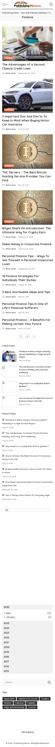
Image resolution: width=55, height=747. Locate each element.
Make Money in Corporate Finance (26, 244)
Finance (9, 58)
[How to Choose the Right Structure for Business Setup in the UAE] (9, 401)
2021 (6, 642)
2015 (6, 671)
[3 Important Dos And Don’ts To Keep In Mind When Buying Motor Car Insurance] (27, 95)
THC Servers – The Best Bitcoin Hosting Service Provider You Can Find (26, 176)
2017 (6, 661)
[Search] (51, 4)
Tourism (32, 707)
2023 (6, 632)
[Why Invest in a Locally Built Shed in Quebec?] (9, 386)
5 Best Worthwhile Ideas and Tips (26, 292)
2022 (6, 637)
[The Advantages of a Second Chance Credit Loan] (27, 43)
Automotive (9, 699)
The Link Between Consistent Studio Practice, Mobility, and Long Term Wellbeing (35, 369)
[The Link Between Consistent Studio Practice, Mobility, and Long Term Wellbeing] (9, 371)
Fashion (7, 703)
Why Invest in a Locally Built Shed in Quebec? (27, 446)
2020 (7, 647)
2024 (6, 628)
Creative (45, 699)
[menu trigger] (6, 4)
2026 (6, 607)
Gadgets (31, 703)
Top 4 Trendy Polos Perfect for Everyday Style (27, 495)
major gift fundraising (14, 707)
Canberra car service (27, 699)
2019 (6, 652)
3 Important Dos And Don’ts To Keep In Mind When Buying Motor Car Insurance (25, 120)
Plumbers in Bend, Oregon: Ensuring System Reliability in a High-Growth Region (34, 354)
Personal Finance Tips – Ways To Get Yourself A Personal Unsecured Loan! (27, 260)
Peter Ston (11, 73)
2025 (6, 623)
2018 (6, 656)
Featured (19, 703)
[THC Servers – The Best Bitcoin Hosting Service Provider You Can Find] (27, 151)
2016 (6, 666)
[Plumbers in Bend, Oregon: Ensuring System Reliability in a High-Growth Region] (9, 356)
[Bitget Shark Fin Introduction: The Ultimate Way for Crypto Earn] (27, 207)
